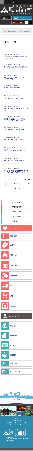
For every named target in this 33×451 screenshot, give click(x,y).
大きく (21, 18)
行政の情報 (17, 216)
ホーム (16, 418)
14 (14, 184)
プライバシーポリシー (16, 424)
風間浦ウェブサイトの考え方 (16, 422)
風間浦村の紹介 (17, 207)
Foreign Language (5, 18)
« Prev (6, 179)
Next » (17, 188)
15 (18, 184)
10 (25, 179)
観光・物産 (17, 212)
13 (10, 184)
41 (29, 184)
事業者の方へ (16, 221)
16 (23, 184)
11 (29, 179)
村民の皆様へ (16, 202)
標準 (15, 19)
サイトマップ (16, 420)
